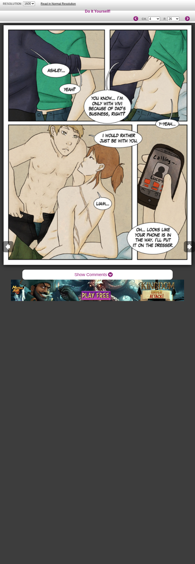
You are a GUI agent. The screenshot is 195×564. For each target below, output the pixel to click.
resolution (12, 3)
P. (165, 19)
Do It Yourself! (97, 11)
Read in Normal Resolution (58, 3)
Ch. (144, 19)
